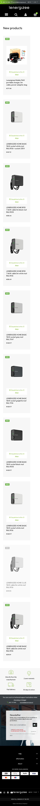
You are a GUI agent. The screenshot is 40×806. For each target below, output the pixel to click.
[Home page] (19, 7)
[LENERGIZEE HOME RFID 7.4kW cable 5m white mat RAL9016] (16, 245)
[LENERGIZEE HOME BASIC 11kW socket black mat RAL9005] (16, 436)
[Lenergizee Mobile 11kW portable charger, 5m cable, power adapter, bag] (16, 55)
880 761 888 (6, 2)
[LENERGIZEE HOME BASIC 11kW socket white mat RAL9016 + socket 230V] (16, 118)
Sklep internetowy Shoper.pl (20, 803)
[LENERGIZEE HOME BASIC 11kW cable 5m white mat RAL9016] (16, 621)
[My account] (25, 14)
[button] (6, 14)
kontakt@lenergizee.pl (19, 2)
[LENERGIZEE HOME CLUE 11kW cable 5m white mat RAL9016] (16, 564)
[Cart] (35, 14)
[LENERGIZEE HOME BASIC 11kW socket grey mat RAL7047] (16, 309)
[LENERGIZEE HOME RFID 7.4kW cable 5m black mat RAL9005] (16, 182)
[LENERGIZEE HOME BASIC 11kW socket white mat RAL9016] (16, 500)
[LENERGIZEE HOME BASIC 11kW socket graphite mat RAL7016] (16, 373)
